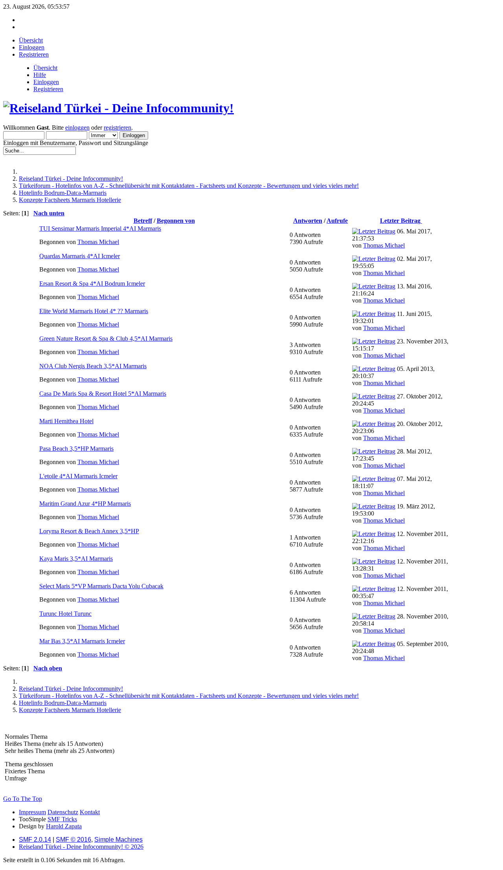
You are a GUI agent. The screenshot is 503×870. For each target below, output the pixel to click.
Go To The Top (22, 798)
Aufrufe (337, 220)
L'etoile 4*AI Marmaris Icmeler (78, 476)
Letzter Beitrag (401, 220)
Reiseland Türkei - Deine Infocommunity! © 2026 (81, 846)
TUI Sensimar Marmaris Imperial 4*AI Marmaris (100, 228)
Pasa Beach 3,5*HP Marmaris (76, 448)
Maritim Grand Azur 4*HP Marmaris (85, 503)
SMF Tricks (62, 819)
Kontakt (90, 812)
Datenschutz (63, 812)
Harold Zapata (64, 826)
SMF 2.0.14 (35, 839)
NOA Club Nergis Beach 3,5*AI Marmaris (93, 366)
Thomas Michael (98, 242)
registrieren (117, 127)
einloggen (77, 127)
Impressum (32, 812)
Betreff (143, 220)
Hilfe (39, 75)
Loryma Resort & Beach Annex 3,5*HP (89, 531)
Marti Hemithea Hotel (66, 421)
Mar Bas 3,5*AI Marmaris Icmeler (82, 641)
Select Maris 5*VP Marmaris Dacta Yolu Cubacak (101, 586)
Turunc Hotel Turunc (65, 613)
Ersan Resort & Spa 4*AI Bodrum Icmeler (92, 283)
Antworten (307, 220)
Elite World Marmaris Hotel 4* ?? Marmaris (93, 311)
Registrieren (48, 89)
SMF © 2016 (73, 839)
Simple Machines (118, 839)
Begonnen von (176, 220)
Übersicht (45, 67)
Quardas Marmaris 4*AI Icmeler (79, 256)
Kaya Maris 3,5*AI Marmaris (76, 558)
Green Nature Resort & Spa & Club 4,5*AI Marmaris (106, 338)
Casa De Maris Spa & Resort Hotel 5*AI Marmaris (102, 393)
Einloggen (46, 82)
